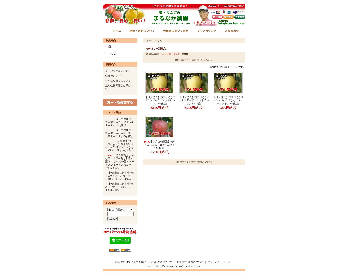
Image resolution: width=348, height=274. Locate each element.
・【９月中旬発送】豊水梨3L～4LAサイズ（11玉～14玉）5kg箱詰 (120, 133)
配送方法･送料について (190, 262)
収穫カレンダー (114, 75)
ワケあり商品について (118, 80)
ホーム (150, 40)
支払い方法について (161, 262)
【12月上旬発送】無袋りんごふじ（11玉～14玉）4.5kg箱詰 (159, 144)
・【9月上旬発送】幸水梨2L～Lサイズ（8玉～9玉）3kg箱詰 (120, 186)
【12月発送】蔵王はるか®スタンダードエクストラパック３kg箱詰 (194, 100)
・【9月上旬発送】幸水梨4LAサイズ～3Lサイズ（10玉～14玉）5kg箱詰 (120, 175)
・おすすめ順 (165, 54)
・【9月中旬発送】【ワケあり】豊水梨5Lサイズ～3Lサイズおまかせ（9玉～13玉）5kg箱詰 (119, 146)
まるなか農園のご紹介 (118, 70)
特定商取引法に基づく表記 (130, 262)
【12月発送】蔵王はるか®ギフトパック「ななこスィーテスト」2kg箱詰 (228, 100)
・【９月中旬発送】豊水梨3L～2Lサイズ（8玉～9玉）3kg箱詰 (119, 122)
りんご (112, 53)
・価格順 (176, 54)
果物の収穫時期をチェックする (227, 66)
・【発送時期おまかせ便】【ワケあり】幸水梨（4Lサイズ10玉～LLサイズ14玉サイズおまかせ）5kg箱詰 (119, 161)
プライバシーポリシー (220, 262)
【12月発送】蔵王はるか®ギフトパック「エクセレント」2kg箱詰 (160, 100)
